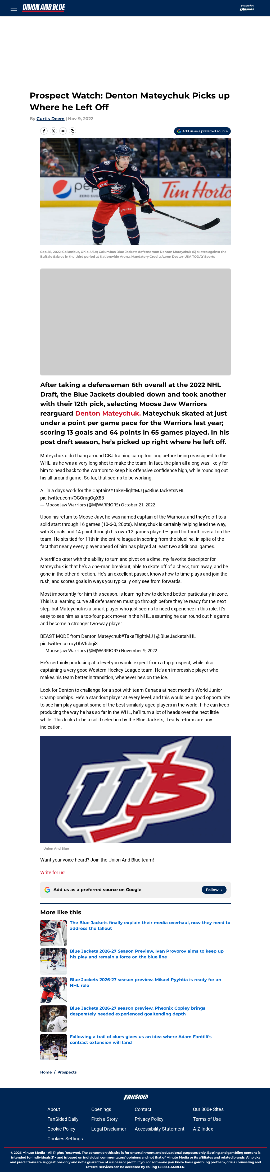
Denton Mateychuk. (107, 413)
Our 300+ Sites (208, 1109)
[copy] (72, 131)
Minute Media (33, 1153)
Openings (101, 1109)
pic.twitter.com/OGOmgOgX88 (72, 498)
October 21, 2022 (138, 505)
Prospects (66, 1072)
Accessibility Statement (159, 1129)
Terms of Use (207, 1119)
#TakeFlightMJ (126, 490)
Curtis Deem (51, 118)
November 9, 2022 (139, 650)
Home (46, 1072)
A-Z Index (203, 1129)
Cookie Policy (61, 1129)
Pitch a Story (104, 1119)
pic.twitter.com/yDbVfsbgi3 (69, 643)
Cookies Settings (65, 1138)
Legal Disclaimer (108, 1129)
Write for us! (53, 872)
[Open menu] (14, 8)
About (53, 1109)
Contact (143, 1109)
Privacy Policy (149, 1119)
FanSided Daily (63, 1119)
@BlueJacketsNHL (165, 490)
